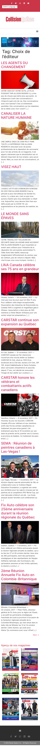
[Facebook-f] (12, 3)
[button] (37, 31)
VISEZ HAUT (11, 167)
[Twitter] (16, 3)
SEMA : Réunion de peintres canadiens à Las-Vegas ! (18, 447)
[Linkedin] (24, 3)
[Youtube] (28, 3)
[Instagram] (20, 3)
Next (36, 635)
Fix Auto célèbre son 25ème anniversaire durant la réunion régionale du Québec (18, 511)
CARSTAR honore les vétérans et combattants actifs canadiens (18, 383)
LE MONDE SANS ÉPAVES (15, 216)
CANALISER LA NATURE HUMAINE (16, 115)
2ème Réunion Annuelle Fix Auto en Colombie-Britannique (19, 575)
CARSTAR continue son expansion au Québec (20, 322)
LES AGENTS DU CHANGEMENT (14, 65)
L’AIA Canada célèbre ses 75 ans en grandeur (20, 267)
